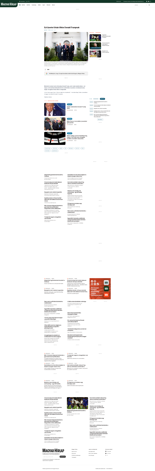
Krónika (93, 55)
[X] (150, 1)
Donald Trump (47, 148)
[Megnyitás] (20, 5)
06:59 (91, 101)
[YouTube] (148, 1)
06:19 (91, 114)
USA (65, 148)
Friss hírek (23, 1)
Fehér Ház (77, 148)
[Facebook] (146, 1)
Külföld (28, 4)
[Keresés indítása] (146, 4)
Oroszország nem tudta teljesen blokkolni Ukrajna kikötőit (105, 44)
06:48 (91, 105)
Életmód (48, 4)
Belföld (23, 4)
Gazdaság (34, 4)
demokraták (47, 150)
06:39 (91, 108)
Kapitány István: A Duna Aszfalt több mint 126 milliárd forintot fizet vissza (102, 111)
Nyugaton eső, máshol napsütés (105, 51)
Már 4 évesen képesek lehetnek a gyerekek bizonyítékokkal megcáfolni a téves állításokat (101, 115)
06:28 (91, 111)
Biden (83, 148)
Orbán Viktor (55, 148)
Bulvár (53, 4)
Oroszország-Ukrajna (96, 47)
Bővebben (100, 119)
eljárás (61, 148)
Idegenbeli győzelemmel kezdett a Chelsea (106, 36)
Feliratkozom (62, 456)
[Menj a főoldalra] (9, 4)
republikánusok (55, 150)
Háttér (39, 4)
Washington (71, 148)
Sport (44, 4)
